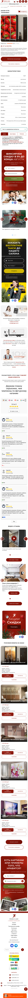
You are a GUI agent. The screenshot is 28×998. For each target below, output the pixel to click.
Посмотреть (14, 627)
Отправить (14, 178)
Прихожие (14, 931)
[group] (14, 219)
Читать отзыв (14, 593)
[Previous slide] (2, 219)
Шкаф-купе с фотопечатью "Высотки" (14, 662)
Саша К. (8, 452)
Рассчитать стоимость (14, 63)
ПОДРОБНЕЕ (14, 679)
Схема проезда (14, 988)
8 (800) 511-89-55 (14, 141)
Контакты (14, 937)
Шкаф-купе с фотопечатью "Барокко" (13, 701)
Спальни (14, 933)
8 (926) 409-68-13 (18, 142)
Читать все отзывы (14, 603)
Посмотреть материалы (14, 847)
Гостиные (14, 928)
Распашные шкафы (14, 926)
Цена (4, 134)
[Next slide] (26, 219)
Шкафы (14, 924)
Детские (14, 930)
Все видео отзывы (14, 559)
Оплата (22, 134)
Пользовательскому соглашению (11, 185)
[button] (10, 554)
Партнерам (14, 935)
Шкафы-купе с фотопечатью (16, 6)
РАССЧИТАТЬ (20, 675)
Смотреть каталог (14, 841)
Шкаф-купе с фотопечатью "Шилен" (13, 739)
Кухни (14, 922)
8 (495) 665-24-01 (7, 142)
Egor (7, 504)
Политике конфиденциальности (11, 184)
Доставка (13, 134)
